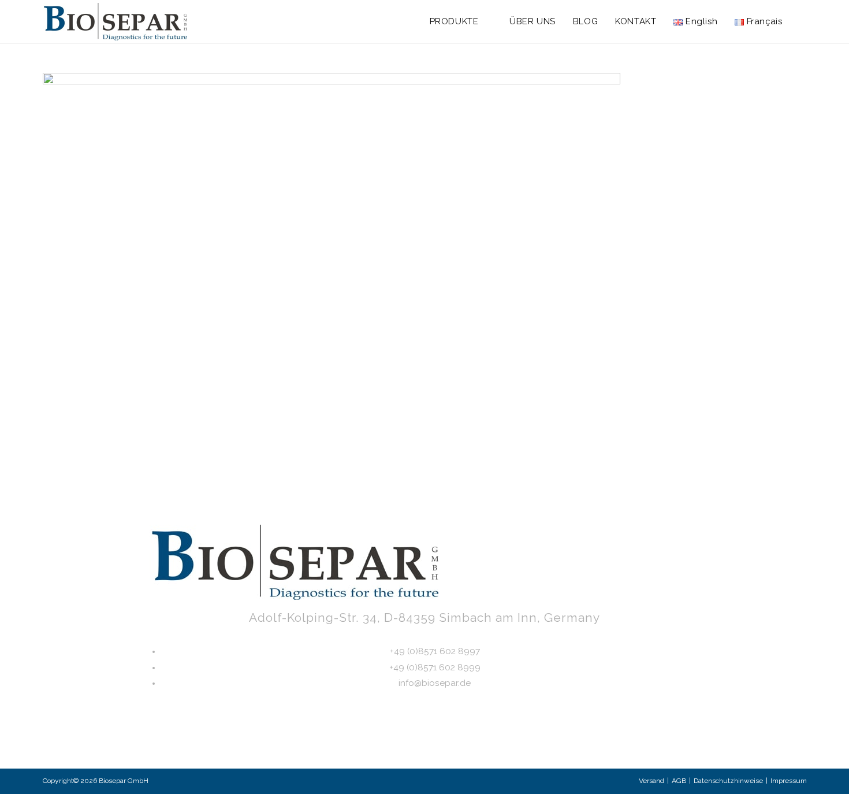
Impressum (788, 781)
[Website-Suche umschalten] (803, 21)
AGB (679, 781)
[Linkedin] (369, 737)
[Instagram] (406, 737)
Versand (651, 781)
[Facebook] (480, 737)
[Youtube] (443, 737)
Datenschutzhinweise (728, 781)
